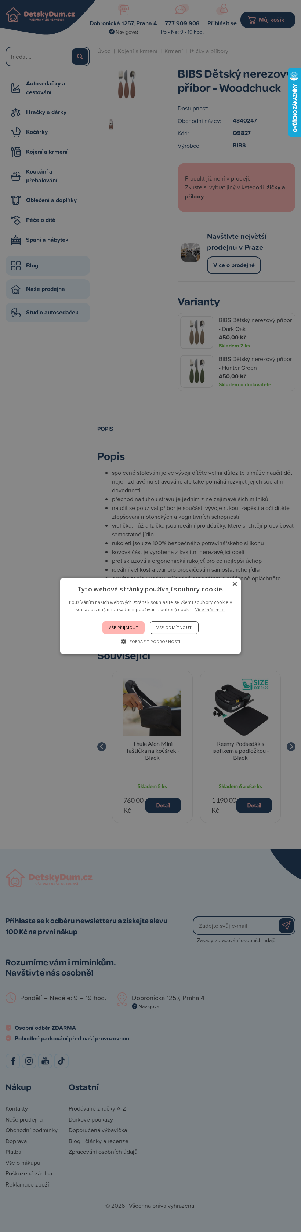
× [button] (234, 584)
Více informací (210, 609)
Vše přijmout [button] (123, 627)
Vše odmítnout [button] (174, 627)
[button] (150, 641)
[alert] (150, 616)
